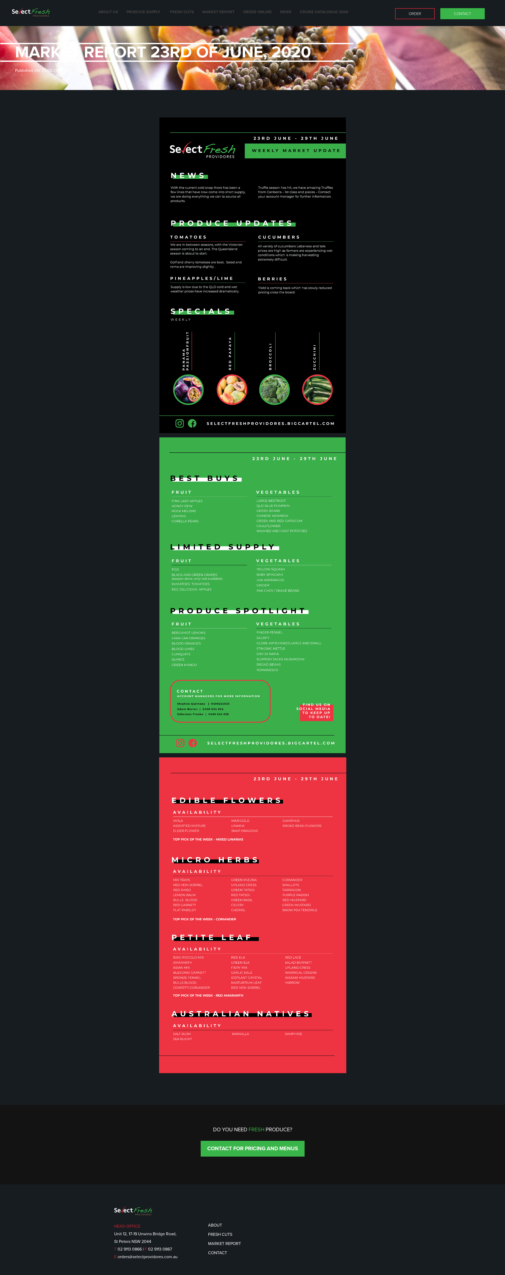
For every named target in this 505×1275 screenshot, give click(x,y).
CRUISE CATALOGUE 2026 (324, 11)
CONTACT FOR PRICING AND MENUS (252, 1149)
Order (415, 13)
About (215, 1225)
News (285, 11)
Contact (462, 13)
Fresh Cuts (182, 11)
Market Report (218, 11)
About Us (108, 11)
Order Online (257, 11)
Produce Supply (144, 11)
